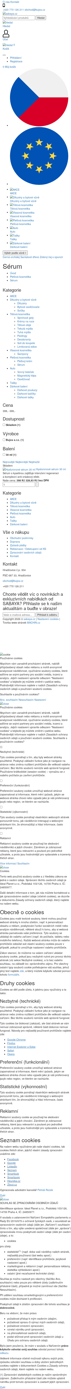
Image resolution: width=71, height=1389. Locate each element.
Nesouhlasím (26, 699)
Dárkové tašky (25, 397)
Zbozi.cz (12, 1184)
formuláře (13, 974)
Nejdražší (34, 462)
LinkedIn (12, 1166)
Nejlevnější (21, 462)
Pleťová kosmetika (20, 276)
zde (22, 971)
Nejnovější (9, 462)
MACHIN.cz (33, 622)
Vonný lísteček (25, 372)
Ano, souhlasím (9, 699)
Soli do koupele (26, 343)
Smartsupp (13, 1177)
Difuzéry (22, 303)
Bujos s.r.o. (15, 440)
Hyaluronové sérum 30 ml (51, 469)
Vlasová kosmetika (20, 350)
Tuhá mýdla (24, 332)
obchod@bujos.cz (35, 9)
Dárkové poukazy (27, 390)
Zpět (2, 1195)
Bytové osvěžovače (28, 307)
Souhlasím (23, 863)
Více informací (8, 863)
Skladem (13, 425)
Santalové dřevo (29, 257)
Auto (12, 368)
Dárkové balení (18, 386)
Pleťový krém (24, 361)
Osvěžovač (23, 379)
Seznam (12, 1170)
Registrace (16, 61)
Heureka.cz (13, 1181)
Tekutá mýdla (25, 328)
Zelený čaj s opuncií (51, 257)
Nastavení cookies (48, 619)
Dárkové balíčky (26, 393)
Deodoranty (24, 339)
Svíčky (21, 310)
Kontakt (14, 2)
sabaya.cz (29, 619)
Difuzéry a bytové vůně (23, 299)
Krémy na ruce (25, 321)
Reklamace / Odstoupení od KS (28, 549)
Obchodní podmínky (21, 538)
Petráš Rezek (45, 1190)
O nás (6, 2)
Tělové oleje (24, 325)
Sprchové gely (25, 317)
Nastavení (40, 699)
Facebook (13, 1159)
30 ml (11, 454)
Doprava (15, 541)
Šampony (22, 354)
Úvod (13, 273)
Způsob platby (18, 545)
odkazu (4, 1353)
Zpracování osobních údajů (26, 552)
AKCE (13, 296)
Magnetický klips (26, 375)
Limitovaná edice (27, 346)
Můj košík (9, 66)
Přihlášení (15, 57)
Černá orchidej (11, 257)
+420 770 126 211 (14, 9)
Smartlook (13, 1173)
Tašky (13, 383)
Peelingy (22, 336)
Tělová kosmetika (20, 314)
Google (11, 1163)
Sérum (14, 280)
